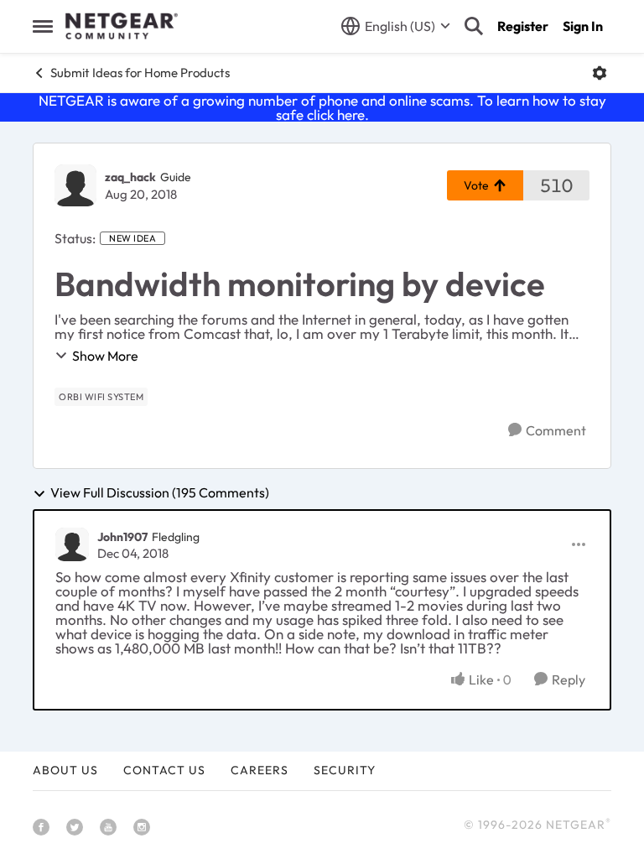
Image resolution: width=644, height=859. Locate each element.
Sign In (583, 26)
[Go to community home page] (121, 26)
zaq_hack (130, 177)
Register (522, 26)
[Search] (474, 26)
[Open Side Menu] (42, 26)
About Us (65, 770)
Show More (105, 355)
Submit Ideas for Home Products (140, 73)
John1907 (122, 537)
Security (345, 770)
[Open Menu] (599, 73)
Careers (259, 770)
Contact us (164, 770)
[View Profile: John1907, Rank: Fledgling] (72, 544)
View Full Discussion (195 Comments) (159, 493)
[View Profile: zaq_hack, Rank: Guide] (75, 185)
